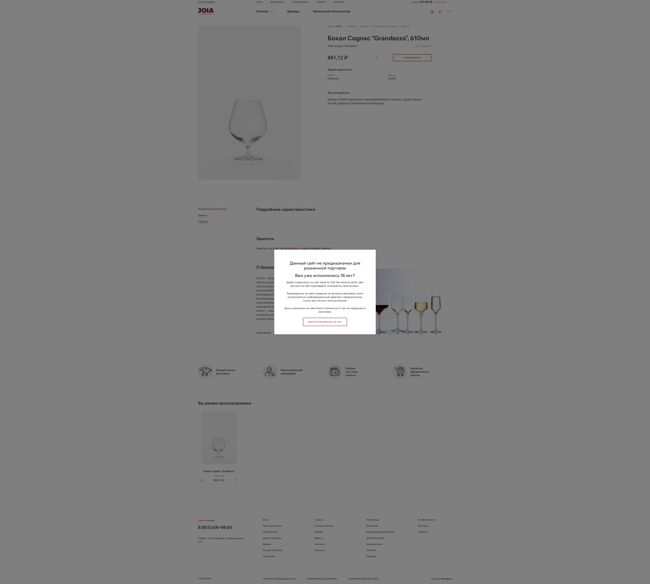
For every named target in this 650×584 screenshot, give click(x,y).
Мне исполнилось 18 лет (325, 322)
